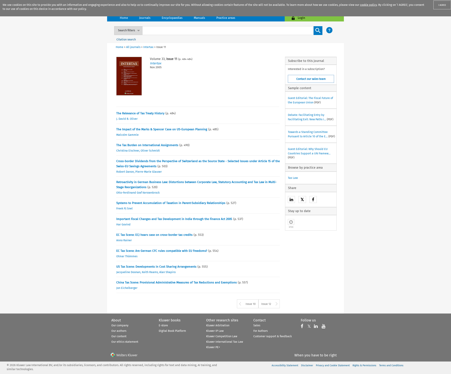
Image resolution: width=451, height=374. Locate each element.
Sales (256, 325)
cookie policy (368, 5)
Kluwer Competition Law (221, 336)
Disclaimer (307, 365)
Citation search (126, 39)
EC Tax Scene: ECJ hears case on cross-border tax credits (154, 235)
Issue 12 (266, 304)
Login (301, 18)
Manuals (199, 18)
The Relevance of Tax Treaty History (140, 113)
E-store (163, 325)
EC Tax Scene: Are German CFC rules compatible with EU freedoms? (161, 251)
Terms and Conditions (391, 365)
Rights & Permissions (364, 365)
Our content (118, 336)
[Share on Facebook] (313, 200)
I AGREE (442, 5)
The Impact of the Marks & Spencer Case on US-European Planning (161, 129)
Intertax (155, 63)
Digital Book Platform (172, 331)
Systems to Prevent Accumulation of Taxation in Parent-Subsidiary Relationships (170, 203)
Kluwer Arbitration (217, 325)
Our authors (118, 331)
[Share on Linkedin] (291, 200)
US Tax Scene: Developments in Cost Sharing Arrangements (156, 266)
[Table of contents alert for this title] (291, 222)
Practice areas (225, 18)
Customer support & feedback (272, 336)
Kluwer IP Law (215, 331)
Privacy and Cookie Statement (333, 365)
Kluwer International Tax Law (224, 341)
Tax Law (293, 178)
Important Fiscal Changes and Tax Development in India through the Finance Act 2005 (174, 219)
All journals (133, 47)
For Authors (260, 331)
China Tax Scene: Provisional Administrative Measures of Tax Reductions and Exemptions (176, 282)
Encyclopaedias (172, 18)
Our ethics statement (124, 341)
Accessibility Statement (285, 365)
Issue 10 (251, 304)
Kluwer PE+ (213, 347)
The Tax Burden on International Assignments (147, 145)
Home (124, 18)
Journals (144, 18)
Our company (119, 325)
